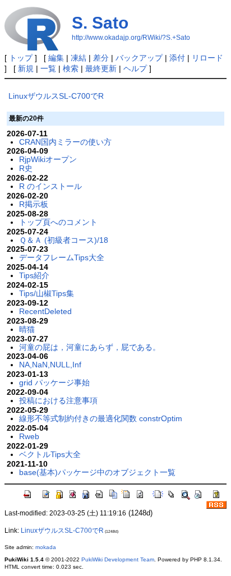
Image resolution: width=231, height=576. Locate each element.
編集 (56, 57)
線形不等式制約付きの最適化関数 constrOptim (100, 418)
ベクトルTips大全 (50, 454)
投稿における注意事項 (58, 400)
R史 (26, 168)
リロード (207, 57)
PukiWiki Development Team (117, 559)
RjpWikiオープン (48, 159)
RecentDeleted (45, 311)
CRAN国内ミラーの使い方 (65, 141)
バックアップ (139, 57)
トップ (21, 57)
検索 (70, 68)
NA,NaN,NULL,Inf (50, 364)
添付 (177, 57)
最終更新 (101, 68)
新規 (26, 68)
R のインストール (50, 186)
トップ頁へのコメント (58, 222)
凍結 (78, 57)
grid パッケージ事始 (54, 382)
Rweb (29, 436)
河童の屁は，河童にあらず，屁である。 (89, 347)
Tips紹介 (34, 275)
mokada (45, 547)
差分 (101, 57)
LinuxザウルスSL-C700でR (56, 95)
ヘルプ (135, 68)
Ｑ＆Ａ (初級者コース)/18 (63, 240)
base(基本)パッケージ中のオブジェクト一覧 (97, 472)
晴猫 (27, 329)
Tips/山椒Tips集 (46, 293)
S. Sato (100, 22)
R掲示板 (33, 204)
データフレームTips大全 (61, 257)
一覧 (48, 68)
